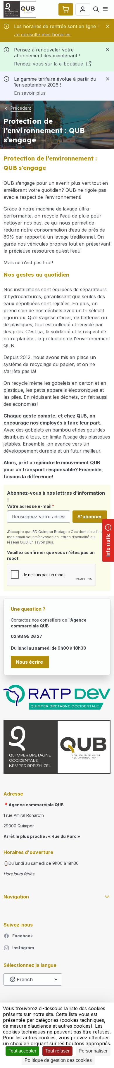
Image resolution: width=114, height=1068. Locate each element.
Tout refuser (57, 1050)
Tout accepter (22, 1050)
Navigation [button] (16, 897)
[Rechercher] (96, 9)
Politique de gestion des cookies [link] (58, 1060)
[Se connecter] (82, 9)
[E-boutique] (65, 9)
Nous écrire (30, 662)
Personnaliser (93, 1050)
